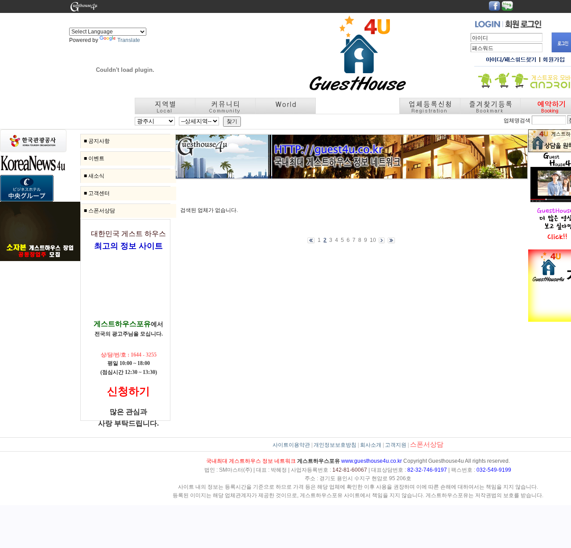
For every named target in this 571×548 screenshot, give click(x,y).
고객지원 (395, 445)
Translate (128, 40)
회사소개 (370, 445)
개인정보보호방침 (335, 445)
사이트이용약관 (291, 445)
